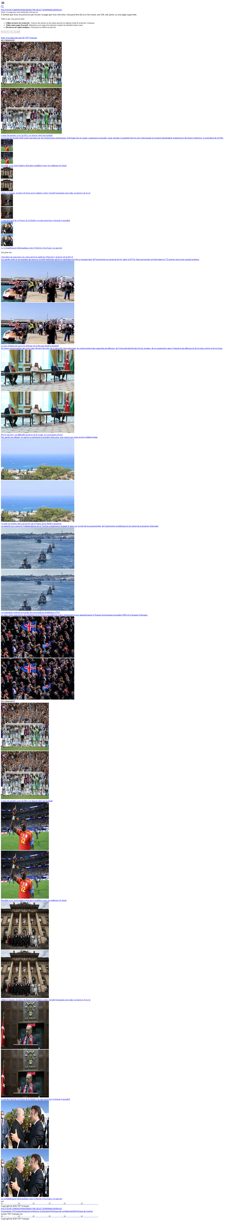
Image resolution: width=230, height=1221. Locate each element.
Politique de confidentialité (63, 1211)
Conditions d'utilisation (40, 1211)
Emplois (25, 1211)
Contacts (18, 1211)
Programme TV (7, 1211)
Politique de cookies (84, 1211)
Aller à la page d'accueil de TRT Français (19, 37)
